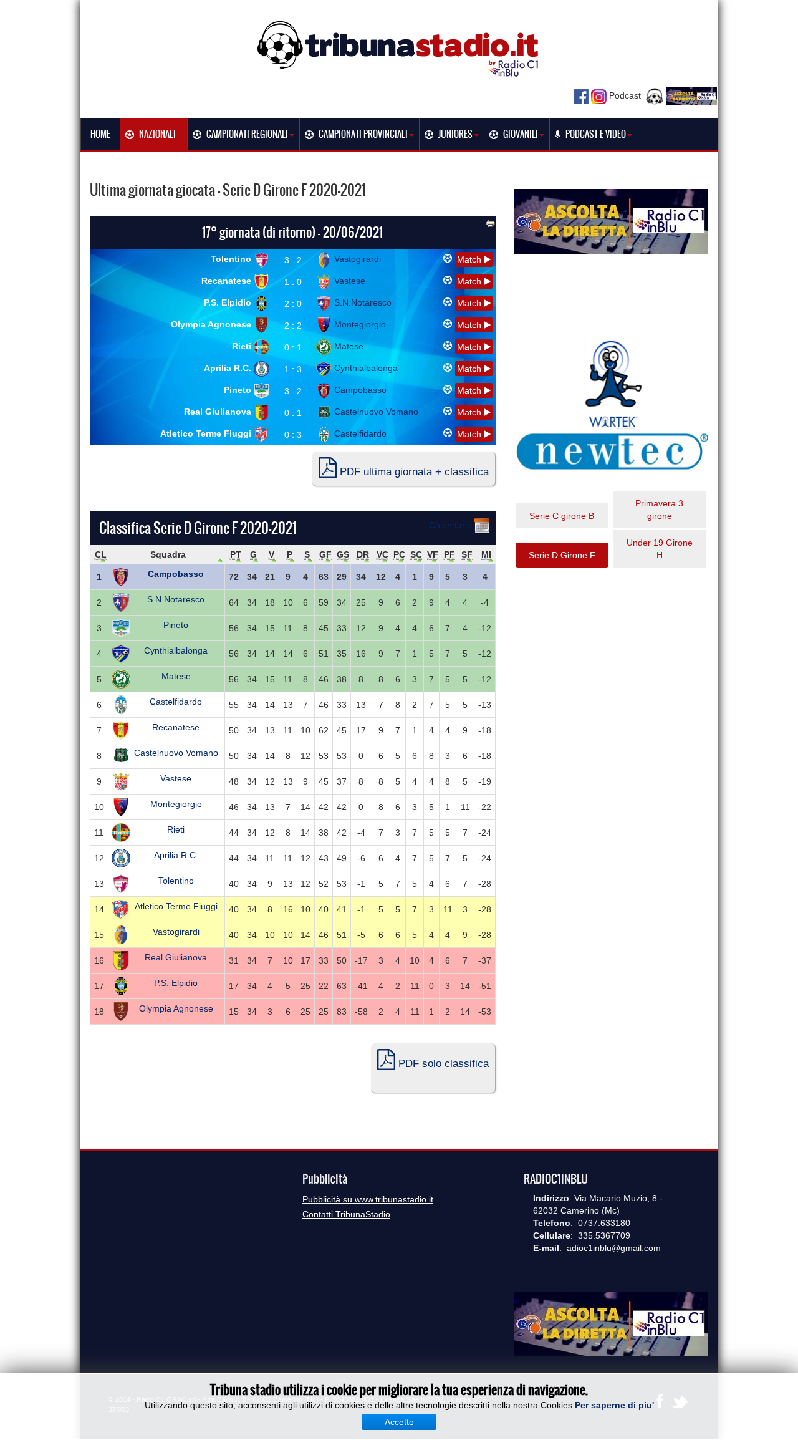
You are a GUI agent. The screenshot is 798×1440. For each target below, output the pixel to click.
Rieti (243, 346)
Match (470, 259)
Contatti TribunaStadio (346, 1214)
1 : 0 (293, 282)
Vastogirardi (356, 259)
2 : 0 (293, 304)
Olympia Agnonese (212, 324)
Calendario (451, 525)
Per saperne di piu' (614, 1405)
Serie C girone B (561, 516)
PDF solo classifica (442, 1064)
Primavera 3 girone (659, 509)
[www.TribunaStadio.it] (399, 48)
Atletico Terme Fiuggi (207, 433)
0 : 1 (293, 347)
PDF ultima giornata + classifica (413, 472)
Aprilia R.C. (229, 368)
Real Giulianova (219, 412)
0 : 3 (293, 435)
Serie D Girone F (562, 555)
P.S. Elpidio (229, 302)
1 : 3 (293, 369)
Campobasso (359, 390)
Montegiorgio (359, 324)
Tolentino (232, 259)
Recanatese (227, 281)
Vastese (348, 281)
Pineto (239, 390)
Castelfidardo (359, 433)
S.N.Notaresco (362, 302)
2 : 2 (293, 326)
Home (100, 134)
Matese (347, 346)
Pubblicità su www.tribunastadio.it (367, 1199)
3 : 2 (293, 260)
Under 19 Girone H (660, 549)
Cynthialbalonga (365, 368)
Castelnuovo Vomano (375, 412)
